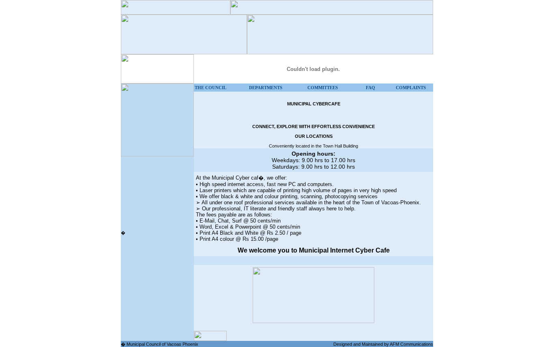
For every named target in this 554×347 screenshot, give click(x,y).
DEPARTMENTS (265, 87)
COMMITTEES (322, 87)
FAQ (370, 87)
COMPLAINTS (411, 87)
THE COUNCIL (210, 87)
